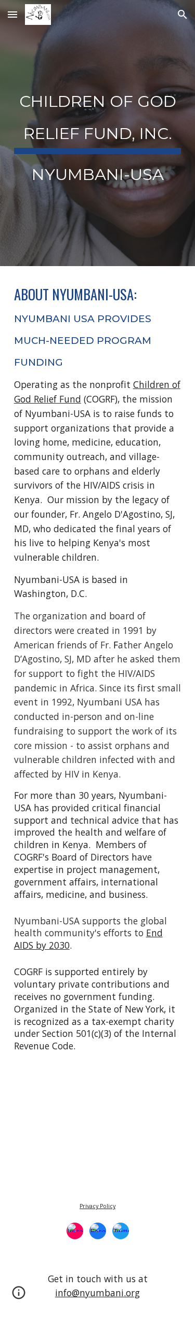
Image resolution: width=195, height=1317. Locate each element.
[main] (98, 133)
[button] (12, 14)
